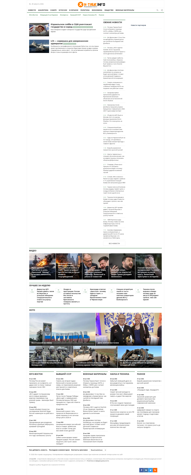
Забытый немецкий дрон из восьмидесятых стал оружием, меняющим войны (121, 383)
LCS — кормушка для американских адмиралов (69, 42)
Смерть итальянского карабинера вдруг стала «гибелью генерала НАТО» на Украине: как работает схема (113, 85)
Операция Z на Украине (49, 15)
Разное (101, 15)
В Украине (73, 10)
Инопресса (64, 15)
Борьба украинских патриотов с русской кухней (113, 149)
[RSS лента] (155, 470)
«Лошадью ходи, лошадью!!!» (148, 390)
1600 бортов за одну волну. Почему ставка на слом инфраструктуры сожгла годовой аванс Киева (113, 223)
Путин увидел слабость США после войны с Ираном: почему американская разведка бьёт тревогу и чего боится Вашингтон (114, 62)
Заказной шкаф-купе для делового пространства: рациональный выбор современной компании (146, 400)
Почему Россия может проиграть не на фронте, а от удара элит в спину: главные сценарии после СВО (40, 384)
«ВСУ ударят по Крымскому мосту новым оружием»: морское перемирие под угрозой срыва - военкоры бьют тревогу (41, 398)
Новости (32, 10)
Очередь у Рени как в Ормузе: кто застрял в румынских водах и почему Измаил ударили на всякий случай (112, 168)
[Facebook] (141, 470)
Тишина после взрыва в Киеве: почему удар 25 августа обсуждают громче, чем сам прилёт (113, 200)
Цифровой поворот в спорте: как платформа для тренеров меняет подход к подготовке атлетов (148, 413)
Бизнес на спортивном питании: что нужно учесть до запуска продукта (148, 425)
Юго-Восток (33, 15)
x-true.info (32, 459)
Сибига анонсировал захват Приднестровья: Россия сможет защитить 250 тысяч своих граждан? (68, 440)
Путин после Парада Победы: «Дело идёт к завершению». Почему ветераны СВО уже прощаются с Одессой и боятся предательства (68, 400)
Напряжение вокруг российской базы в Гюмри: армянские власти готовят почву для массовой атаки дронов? (68, 427)
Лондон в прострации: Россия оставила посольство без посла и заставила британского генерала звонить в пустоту (72, 296)
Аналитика (43, 10)
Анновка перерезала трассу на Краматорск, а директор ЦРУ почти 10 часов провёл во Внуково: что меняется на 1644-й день (113, 234)
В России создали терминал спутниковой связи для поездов (122, 404)
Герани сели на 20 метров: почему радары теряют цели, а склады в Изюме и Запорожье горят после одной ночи (114, 190)
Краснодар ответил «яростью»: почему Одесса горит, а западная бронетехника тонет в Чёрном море (98, 294)
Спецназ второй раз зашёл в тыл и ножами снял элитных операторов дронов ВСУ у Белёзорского (113, 130)
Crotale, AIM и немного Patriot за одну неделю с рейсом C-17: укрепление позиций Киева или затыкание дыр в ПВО (114, 180)
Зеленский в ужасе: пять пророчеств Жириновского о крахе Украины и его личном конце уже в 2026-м (67, 414)
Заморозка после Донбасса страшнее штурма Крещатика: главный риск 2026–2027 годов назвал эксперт (114, 108)
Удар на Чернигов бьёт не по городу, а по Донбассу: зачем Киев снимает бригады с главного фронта (114, 141)
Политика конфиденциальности (98, 461)
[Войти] (162, 10)
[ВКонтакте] (146, 470)
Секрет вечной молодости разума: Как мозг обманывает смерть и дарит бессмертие (121, 394)
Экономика (97, 10)
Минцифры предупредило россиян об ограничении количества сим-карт (120, 425)
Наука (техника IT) (90, 15)
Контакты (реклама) (79, 450)
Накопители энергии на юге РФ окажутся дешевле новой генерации (122, 414)
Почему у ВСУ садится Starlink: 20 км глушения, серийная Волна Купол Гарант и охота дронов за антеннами (114, 51)
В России (63, 10)
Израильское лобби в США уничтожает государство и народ (71, 25)
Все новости (114, 243)
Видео (32, 250)
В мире (54, 10)
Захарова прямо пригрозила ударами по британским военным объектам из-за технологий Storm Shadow (112, 97)
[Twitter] (150, 470)
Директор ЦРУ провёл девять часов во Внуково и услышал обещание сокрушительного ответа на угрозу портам (113, 211)
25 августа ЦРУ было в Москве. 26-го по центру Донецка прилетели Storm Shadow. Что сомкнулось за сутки (113, 119)
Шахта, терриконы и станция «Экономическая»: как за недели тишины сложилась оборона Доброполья (113, 157)
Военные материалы (125, 10)
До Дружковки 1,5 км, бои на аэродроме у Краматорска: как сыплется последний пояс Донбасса (114, 40)
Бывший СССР (75, 15)
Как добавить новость (38, 450)
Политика (85, 10)
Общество (108, 10)
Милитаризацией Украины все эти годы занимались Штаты (41, 434)
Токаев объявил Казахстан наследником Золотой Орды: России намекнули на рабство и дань (41, 412)
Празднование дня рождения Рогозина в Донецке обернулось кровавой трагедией (41, 424)
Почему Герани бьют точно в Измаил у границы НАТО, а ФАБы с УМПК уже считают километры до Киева (113, 30)
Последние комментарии (59, 450)
